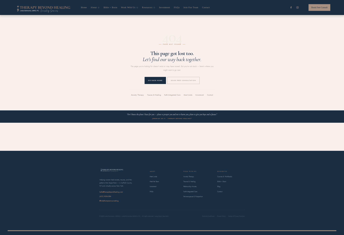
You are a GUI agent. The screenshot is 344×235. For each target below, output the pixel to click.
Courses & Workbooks (224, 176)
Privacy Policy (221, 216)
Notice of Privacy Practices (236, 216)
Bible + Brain (110, 7)
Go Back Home (155, 80)
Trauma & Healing (154, 95)
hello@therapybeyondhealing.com (111, 192)
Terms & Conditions (208, 216)
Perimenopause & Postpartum (193, 196)
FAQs (177, 7)
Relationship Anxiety (190, 186)
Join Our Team (190, 7)
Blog (218, 186)
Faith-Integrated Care (172, 95)
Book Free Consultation (183, 80)
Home (84, 7)
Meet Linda (188, 95)
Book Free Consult (319, 7)
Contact (206, 7)
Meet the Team (154, 181)
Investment (164, 7)
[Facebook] (291, 7)
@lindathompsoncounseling (109, 201)
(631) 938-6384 (105, 196)
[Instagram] (297, 7)
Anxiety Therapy (137, 95)
